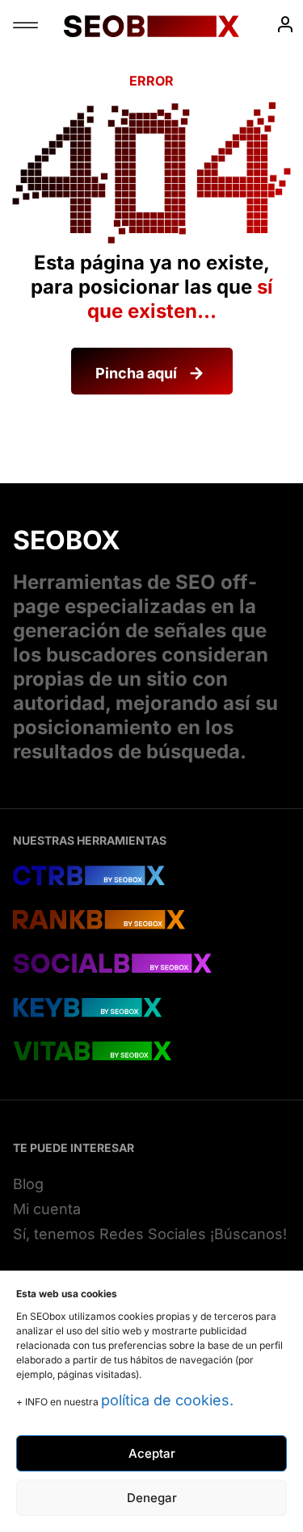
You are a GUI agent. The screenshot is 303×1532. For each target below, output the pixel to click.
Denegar (152, 1497)
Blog (28, 1183)
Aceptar (151, 1453)
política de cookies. (167, 1400)
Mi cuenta (47, 1208)
